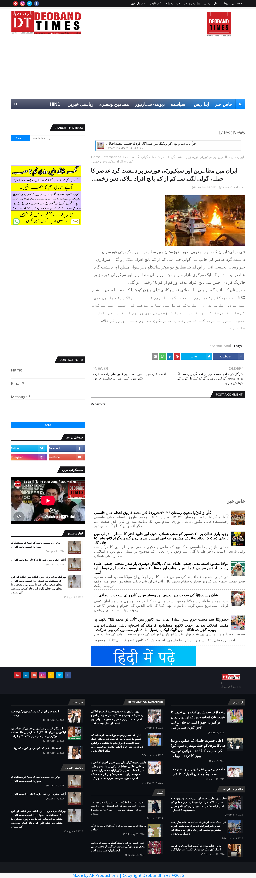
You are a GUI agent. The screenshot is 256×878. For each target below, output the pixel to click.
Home (95, 157)
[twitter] (29, 3)
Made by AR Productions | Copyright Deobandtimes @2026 (128, 875)
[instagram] (22, 3)
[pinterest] (15, 3)
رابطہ (226, 3)
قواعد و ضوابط (172, 3)
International (112, 157)
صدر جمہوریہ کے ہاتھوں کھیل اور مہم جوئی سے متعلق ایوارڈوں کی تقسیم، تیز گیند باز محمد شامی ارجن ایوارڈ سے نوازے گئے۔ (118, 846)
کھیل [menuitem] (200, 114)
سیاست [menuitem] (178, 104)
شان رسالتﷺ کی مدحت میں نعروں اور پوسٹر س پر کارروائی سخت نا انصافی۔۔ (156, 595)
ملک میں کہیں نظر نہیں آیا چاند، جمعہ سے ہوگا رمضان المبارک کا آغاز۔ (198, 771)
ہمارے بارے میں (211, 3)
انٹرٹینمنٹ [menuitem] (180, 114)
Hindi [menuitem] (56, 104)
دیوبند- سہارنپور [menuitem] (150, 104)
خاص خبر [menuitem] (223, 104)
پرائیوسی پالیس (192, 3)
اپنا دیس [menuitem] (201, 104)
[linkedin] (26, 675)
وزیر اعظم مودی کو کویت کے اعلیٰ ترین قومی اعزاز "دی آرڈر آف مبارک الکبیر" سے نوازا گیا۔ (196, 847)
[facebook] (36, 3)
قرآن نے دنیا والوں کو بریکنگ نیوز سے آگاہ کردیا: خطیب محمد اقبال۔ (151, 143)
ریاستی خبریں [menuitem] (80, 104)
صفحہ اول (237, 3)
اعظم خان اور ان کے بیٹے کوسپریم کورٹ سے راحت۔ (35, 713)
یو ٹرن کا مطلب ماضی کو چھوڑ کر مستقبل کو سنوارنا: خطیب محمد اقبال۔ (35, 544)
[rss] (51, 675)
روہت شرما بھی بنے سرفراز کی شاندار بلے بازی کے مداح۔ (118, 827)
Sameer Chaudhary (232, 187)
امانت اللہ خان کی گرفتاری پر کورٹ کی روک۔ (36, 748)
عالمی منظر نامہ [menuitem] (226, 114)
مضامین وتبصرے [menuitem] (114, 104)
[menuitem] (240, 104)
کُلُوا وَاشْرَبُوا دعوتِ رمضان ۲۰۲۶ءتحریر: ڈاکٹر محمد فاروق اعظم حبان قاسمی (152, 513)
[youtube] (67, 457)
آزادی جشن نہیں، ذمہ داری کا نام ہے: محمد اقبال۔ (38, 559)
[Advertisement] (128, 69)
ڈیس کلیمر (155, 3)
